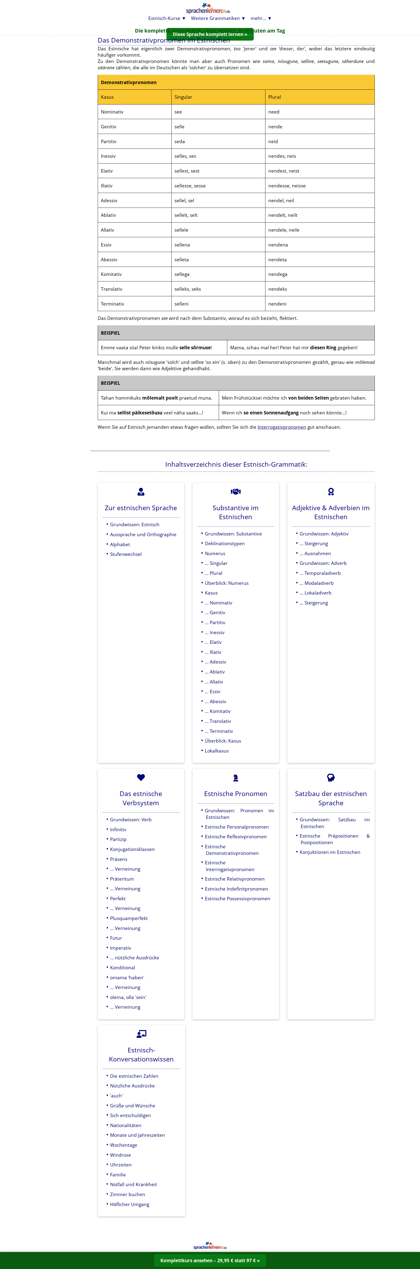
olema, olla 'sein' (128, 997)
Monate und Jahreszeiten (137, 1135)
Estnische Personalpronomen (237, 827)
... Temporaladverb (320, 573)
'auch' (116, 1096)
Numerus (215, 553)
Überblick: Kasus (223, 741)
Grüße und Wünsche (132, 1106)
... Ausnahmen (315, 553)
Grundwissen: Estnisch (134, 524)
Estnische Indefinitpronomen (236, 889)
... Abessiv (215, 701)
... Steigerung (314, 543)
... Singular (216, 563)
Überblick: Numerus (227, 583)
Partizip (118, 839)
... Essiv (212, 691)
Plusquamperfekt (129, 918)
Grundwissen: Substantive (233, 534)
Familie (118, 1175)
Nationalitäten (125, 1125)
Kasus (211, 593)
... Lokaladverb (316, 593)
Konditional (122, 967)
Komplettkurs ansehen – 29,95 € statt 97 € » (210, 1260)
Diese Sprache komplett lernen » (210, 34)
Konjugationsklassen (132, 849)
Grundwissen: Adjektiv (324, 534)
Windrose (120, 1155)
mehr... (258, 18)
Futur (116, 938)
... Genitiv (215, 612)
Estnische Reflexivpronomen (236, 836)
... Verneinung (125, 869)
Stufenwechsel (126, 554)
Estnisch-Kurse (164, 18)
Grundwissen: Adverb (323, 563)
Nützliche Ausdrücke (132, 1086)
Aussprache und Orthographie (143, 534)
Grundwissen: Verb (131, 819)
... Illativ (213, 652)
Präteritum (122, 879)
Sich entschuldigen (130, 1115)
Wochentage (123, 1145)
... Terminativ (219, 731)
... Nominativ (218, 603)
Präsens (118, 859)
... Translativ (218, 721)
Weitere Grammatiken (215, 18)
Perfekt (118, 898)
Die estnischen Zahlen (134, 1076)
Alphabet (120, 544)
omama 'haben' (127, 977)
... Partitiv (215, 622)
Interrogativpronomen (282, 427)
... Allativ (214, 682)
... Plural (213, 573)
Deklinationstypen (225, 543)
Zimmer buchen (127, 1194)
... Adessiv (215, 662)
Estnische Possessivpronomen (237, 898)
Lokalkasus (217, 751)
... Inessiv (215, 632)
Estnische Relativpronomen (235, 879)
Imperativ (120, 948)
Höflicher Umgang (129, 1204)
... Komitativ (218, 711)
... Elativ (213, 642)
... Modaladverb (317, 583)
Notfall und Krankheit (133, 1184)
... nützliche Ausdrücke (134, 957)
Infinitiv (118, 829)
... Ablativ (215, 672)
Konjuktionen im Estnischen (330, 852)
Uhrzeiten (121, 1165)
